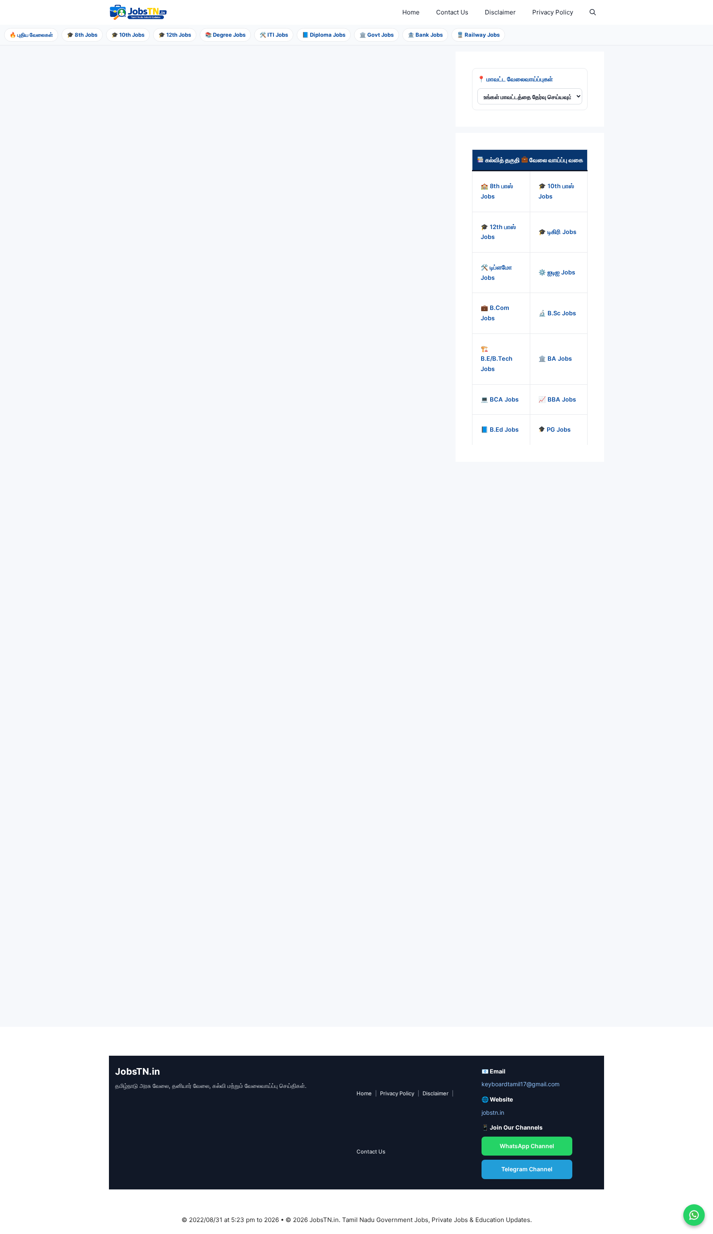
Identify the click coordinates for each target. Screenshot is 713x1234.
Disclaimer (500, 12)
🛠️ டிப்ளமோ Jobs (496, 272)
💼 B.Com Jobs (495, 313)
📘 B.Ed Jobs (500, 429)
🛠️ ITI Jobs (274, 34)
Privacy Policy (552, 12)
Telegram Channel (526, 1169)
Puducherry (151, 402)
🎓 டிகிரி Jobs (557, 231)
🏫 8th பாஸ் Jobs (497, 191)
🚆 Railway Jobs (478, 34)
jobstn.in (493, 1112)
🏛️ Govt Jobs (376, 34)
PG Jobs (558, 429)
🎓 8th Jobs (82, 34)
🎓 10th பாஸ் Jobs (556, 191)
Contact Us (452, 12)
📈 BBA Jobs (557, 399)
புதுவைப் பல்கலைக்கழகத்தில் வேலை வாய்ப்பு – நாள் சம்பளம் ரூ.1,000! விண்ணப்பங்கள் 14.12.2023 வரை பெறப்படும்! (191, 929)
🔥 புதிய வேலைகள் (31, 34)
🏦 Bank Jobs (425, 34)
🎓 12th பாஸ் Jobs (498, 232)
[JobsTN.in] (140, 12)
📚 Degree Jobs (225, 34)
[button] (592, 12)
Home (411, 12)
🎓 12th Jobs (174, 34)
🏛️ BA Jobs (555, 358)
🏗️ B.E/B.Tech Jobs (496, 358)
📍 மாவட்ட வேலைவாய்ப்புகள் (515, 79)
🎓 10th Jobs (127, 34)
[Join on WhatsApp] (694, 1215)
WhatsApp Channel (527, 1145)
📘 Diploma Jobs (323, 34)
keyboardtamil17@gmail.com (521, 1083)
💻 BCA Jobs (500, 399)
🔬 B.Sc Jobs (557, 313)
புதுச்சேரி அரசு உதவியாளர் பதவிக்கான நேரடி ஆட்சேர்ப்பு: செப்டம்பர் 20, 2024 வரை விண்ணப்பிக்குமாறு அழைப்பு (259, 324)
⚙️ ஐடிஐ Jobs (556, 272)
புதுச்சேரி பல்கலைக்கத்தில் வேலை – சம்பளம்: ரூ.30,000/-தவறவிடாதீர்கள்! (189, 560)
